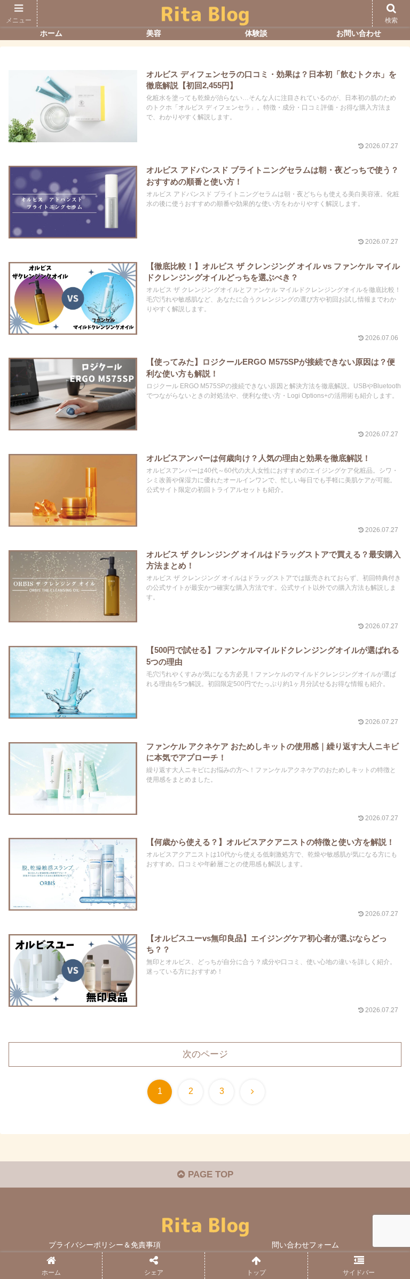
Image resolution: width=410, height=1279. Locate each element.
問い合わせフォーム (305, 1245)
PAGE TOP (209, 1174)
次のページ (205, 1054)
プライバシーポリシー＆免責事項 (105, 1245)
